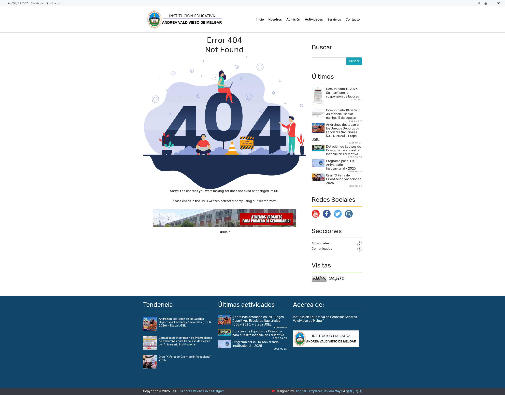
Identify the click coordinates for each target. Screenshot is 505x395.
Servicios (334, 19)
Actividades (314, 19)
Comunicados (322, 249)
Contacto (353, 19)
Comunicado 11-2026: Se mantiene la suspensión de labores (342, 92)
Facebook (37, 3)
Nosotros (275, 19)
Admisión (293, 19)
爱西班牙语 (354, 391)
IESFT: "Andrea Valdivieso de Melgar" (197, 391)
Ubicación (55, 3)
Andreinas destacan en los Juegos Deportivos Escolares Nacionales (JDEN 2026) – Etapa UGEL (336, 132)
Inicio (260, 19)
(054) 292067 (19, 3)
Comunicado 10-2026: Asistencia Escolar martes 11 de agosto (342, 114)
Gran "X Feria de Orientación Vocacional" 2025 (343, 179)
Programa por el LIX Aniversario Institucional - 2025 (341, 164)
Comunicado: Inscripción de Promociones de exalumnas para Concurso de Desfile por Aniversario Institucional (185, 341)
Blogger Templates (308, 391)
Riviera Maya (333, 391)
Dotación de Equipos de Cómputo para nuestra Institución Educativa (343, 150)
